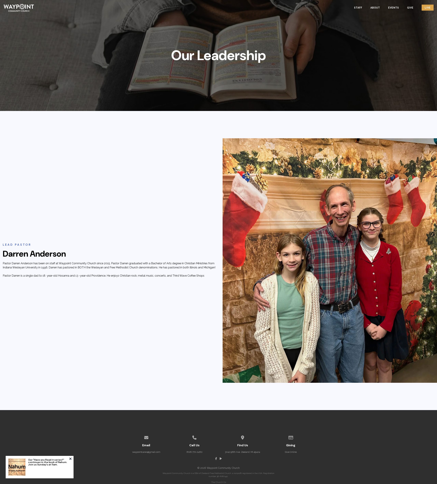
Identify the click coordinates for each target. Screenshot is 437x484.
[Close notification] (70, 459)
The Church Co (218, 482)
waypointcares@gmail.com (146, 452)
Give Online (291, 452)
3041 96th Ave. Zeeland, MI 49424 (242, 452)
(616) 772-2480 (194, 452)
